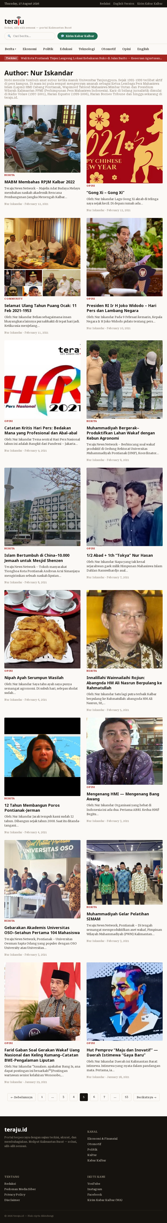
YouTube (93, 1183)
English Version (123, 3)
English (143, 49)
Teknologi (87, 49)
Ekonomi (30, 49)
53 (126, 1096)
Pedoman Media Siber (20, 1189)
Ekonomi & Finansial (102, 1138)
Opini (126, 49)
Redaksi (105, 3)
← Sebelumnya (21, 1097)
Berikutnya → (146, 1097)
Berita (9, 49)
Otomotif (108, 49)
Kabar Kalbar (96, 1160)
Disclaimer (12, 1200)
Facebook (94, 1194)
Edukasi (66, 49)
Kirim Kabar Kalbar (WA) (104, 1200)
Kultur (92, 1155)
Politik (48, 49)
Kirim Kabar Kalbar (150, 3)
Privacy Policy (14, 1194)
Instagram (94, 1189)
